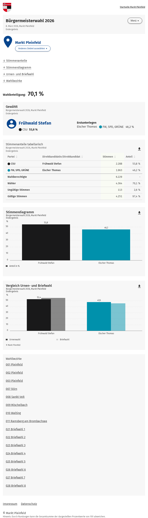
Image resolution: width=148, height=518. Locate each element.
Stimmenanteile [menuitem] (16, 60)
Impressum (10, 504)
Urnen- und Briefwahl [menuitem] (20, 74)
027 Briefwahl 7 (15, 477)
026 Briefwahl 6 (16, 469)
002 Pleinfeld (14, 372)
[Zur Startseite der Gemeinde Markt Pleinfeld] (38, 7)
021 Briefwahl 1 (15, 429)
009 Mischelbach (16, 405)
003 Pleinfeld (14, 380)
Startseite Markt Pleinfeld (132, 7)
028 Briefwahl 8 (16, 485)
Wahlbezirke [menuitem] (14, 81)
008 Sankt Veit (15, 397)
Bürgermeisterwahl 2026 (30, 20)
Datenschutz (29, 504)
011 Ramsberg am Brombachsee (26, 421)
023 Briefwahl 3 (15, 445)
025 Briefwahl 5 (15, 461)
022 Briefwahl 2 (15, 437)
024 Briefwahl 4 (15, 453)
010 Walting (13, 413)
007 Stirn (11, 389)
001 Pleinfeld (14, 364)
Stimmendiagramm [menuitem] (18, 67)
